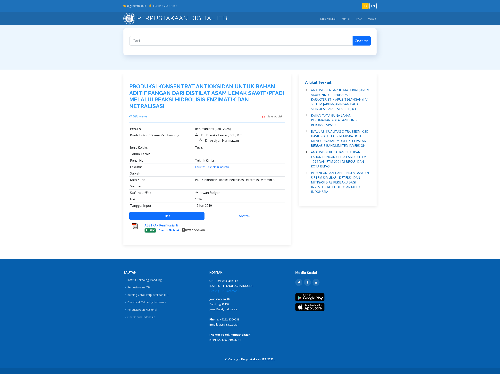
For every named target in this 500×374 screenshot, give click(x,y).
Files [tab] (167, 216)
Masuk (372, 19)
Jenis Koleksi (328, 19)
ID (365, 6)
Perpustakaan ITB (138, 287)
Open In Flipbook (169, 230)
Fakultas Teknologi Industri (212, 167)
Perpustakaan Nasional (142, 309)
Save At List (274, 116)
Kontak (345, 19)
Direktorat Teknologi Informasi (146, 302)
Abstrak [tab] (244, 216)
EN (373, 6)
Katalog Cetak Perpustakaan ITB (148, 294)
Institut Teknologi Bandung (144, 280)
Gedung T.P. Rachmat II (224, 291)
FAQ (359, 19)
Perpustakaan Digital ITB (181, 18)
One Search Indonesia (141, 317)
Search (363, 41)
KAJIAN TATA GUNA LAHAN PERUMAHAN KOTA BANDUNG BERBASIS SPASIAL (334, 120)
